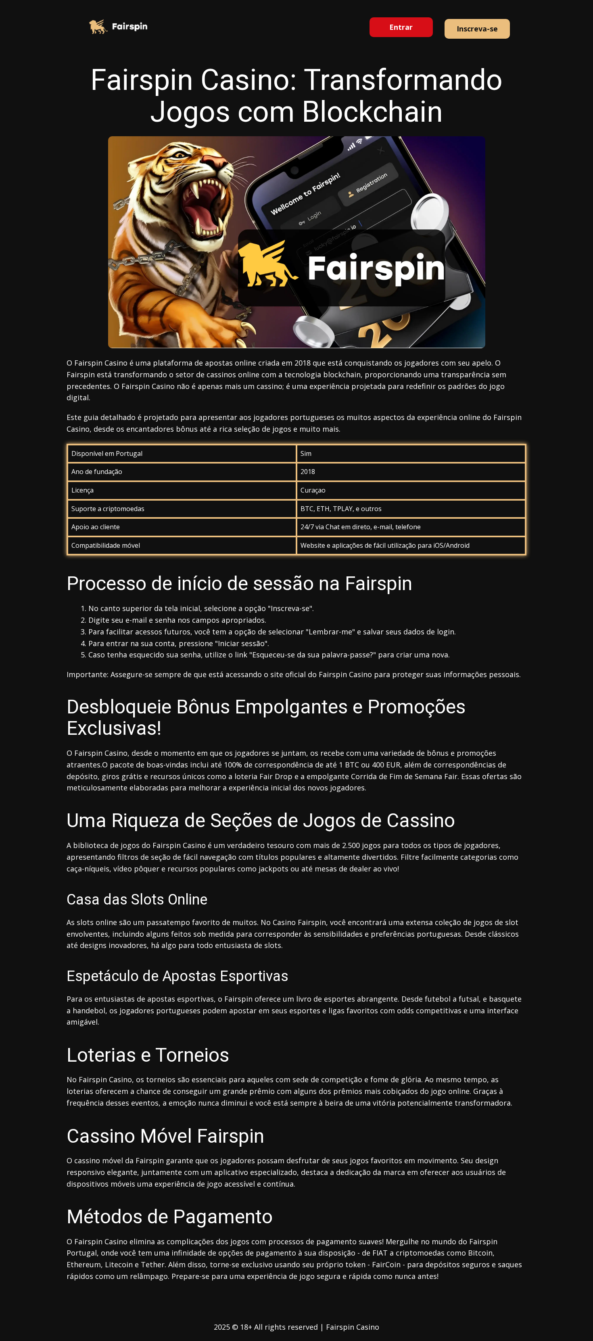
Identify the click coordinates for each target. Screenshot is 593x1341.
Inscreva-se (477, 28)
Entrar (401, 27)
